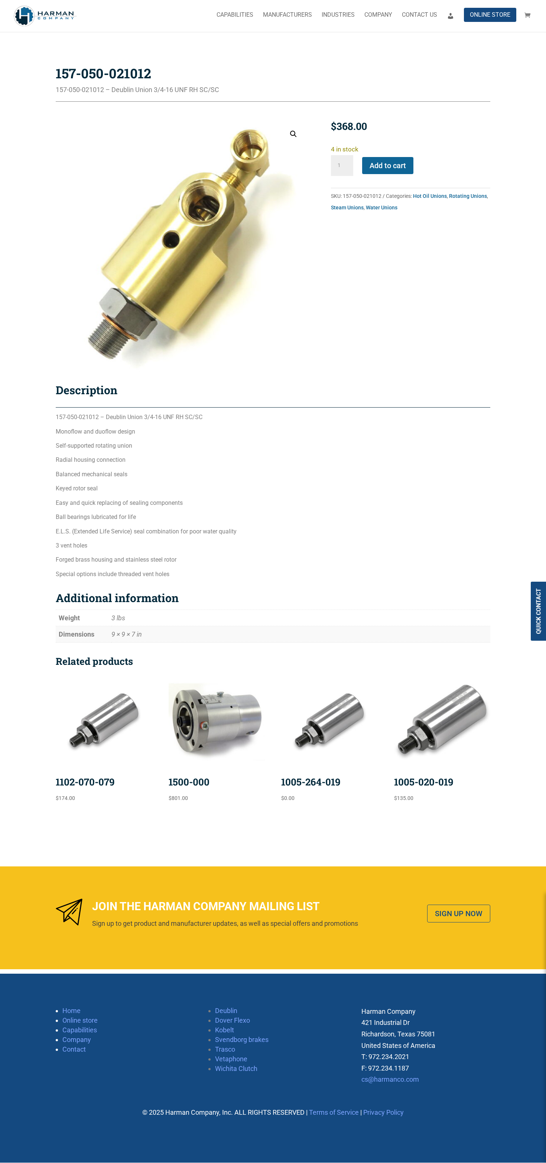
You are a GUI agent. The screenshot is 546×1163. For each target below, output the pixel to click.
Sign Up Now (458, 913)
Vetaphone (231, 1059)
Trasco (225, 1049)
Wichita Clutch (236, 1068)
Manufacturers (287, 15)
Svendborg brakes (242, 1039)
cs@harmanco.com (390, 1079)
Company (378, 15)
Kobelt (224, 1030)
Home (71, 1011)
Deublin (226, 1011)
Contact (74, 1049)
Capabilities (235, 15)
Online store (490, 14)
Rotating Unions (468, 196)
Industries (338, 15)
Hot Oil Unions (430, 196)
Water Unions (381, 207)
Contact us (419, 15)
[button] (293, 134)
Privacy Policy (383, 1112)
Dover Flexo (232, 1020)
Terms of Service (334, 1112)
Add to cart (388, 165)
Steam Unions (347, 207)
